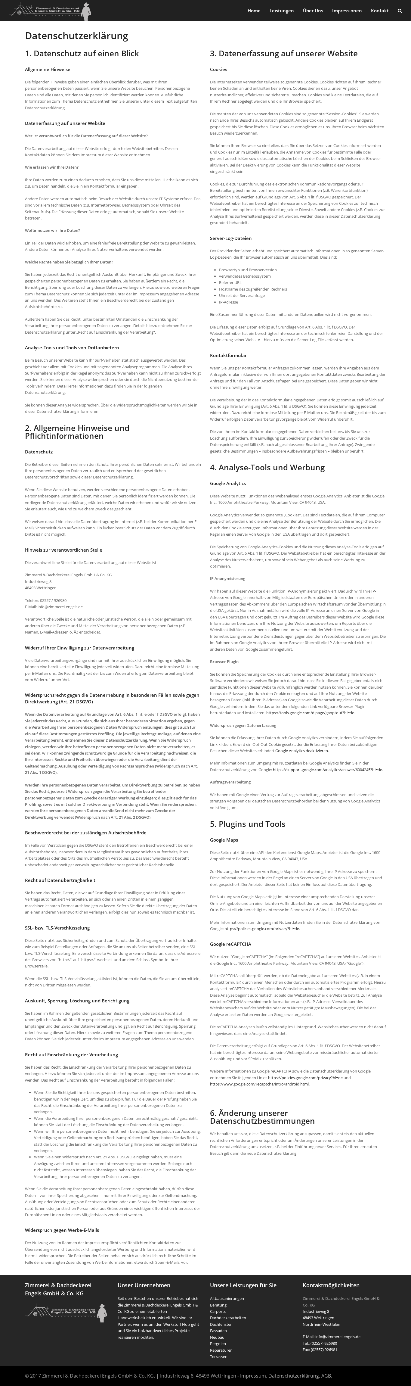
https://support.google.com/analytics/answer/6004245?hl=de (327, 769)
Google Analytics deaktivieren (301, 750)
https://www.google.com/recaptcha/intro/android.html (259, 1084)
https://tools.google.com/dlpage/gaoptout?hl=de (310, 712)
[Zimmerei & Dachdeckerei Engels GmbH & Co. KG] (50, 11)
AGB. (326, 1375)
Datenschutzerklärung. (294, 1375)
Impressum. (253, 1375)
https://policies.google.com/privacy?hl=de (261, 928)
